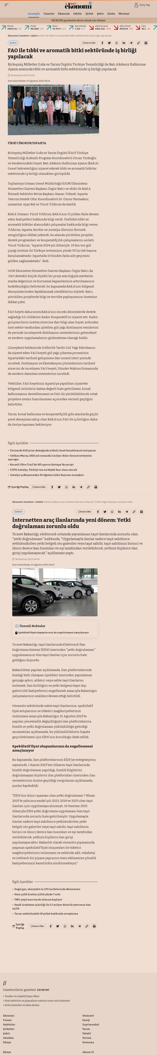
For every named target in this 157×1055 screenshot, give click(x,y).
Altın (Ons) (125, 26)
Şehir (34, 35)
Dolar (33, 26)
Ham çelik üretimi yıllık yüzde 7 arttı (37, 894)
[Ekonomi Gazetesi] (78, 5)
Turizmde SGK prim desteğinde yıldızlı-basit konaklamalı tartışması (53, 450)
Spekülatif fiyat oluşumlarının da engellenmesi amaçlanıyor (53, 632)
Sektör (39, 502)
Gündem (45, 941)
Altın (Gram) (101, 26)
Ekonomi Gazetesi (18, 35)
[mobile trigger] (7, 5)
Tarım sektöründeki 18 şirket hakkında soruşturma (46, 913)
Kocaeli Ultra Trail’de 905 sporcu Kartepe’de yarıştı (42, 464)
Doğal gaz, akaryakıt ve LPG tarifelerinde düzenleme (47, 889)
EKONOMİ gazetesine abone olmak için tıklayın (78, 20)
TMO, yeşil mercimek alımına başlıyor (38, 899)
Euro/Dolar (80, 26)
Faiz (144, 26)
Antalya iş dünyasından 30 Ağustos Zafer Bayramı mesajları (47, 475)
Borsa (10, 26)
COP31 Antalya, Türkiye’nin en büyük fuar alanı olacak (43, 469)
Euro (55, 26)
